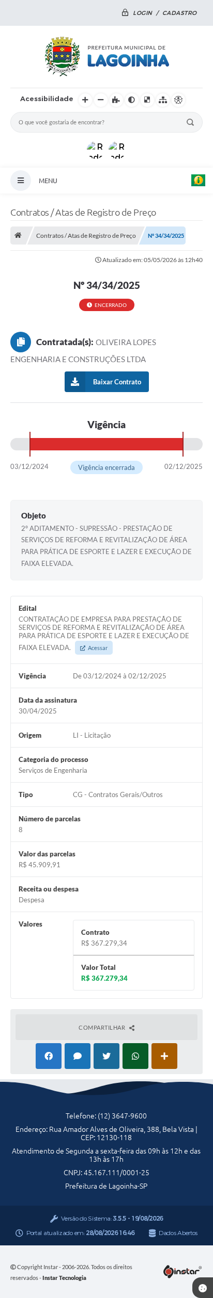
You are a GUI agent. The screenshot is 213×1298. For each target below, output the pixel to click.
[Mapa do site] (163, 100)
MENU (48, 180)
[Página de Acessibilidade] (178, 100)
